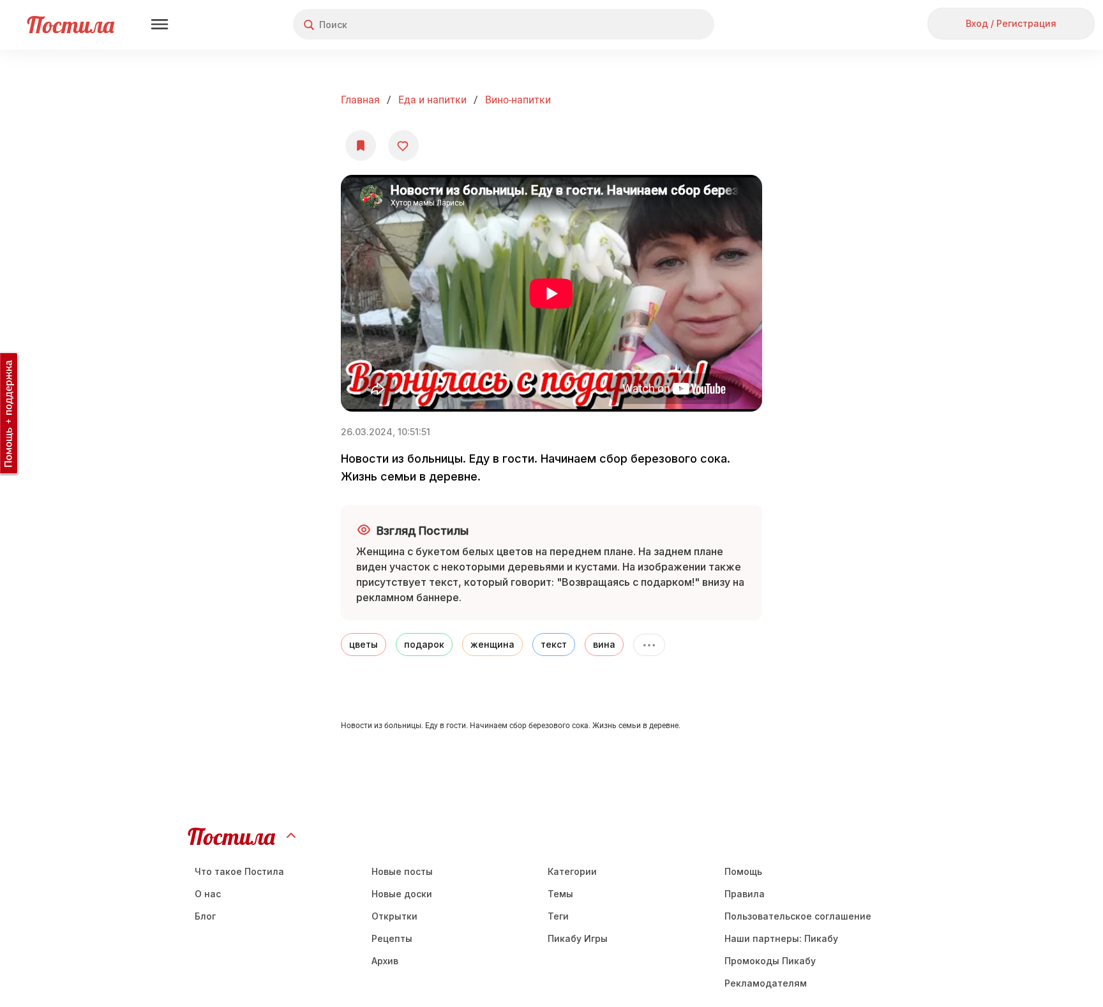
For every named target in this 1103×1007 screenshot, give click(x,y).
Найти (656, 24)
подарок (424, 644)
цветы (363, 644)
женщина (492, 644)
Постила (70, 24)
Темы (560, 893)
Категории (572, 871)
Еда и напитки (432, 100)
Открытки (394, 916)
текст (554, 644)
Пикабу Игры (578, 938)
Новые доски (401, 893)
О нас (208, 893)
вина (604, 644)
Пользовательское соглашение (797, 916)
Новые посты (402, 871)
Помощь (743, 871)
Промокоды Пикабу (770, 960)
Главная (360, 100)
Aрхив (384, 960)
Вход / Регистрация (1011, 23)
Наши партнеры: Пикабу (781, 938)
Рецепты (391, 938)
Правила (744, 893)
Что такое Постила (239, 871)
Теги (558, 916)
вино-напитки (518, 100)
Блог (205, 916)
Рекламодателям (765, 983)
